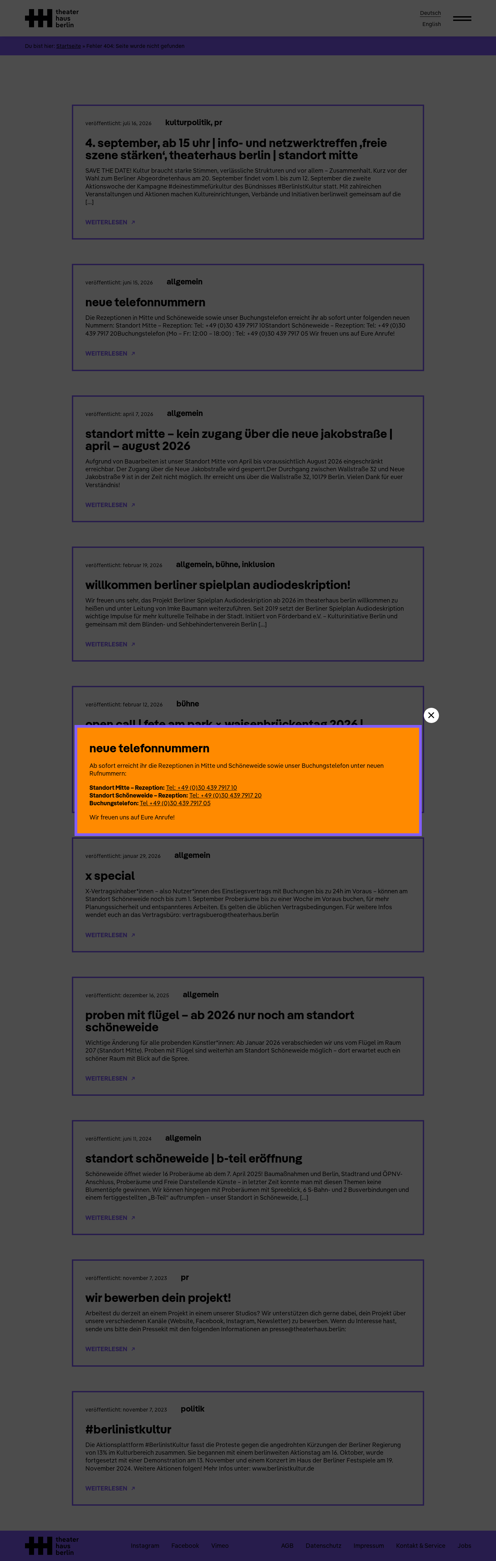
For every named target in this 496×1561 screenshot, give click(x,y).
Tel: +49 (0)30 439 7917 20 (225, 795)
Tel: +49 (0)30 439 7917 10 (201, 787)
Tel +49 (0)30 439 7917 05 (175, 803)
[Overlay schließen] (431, 715)
